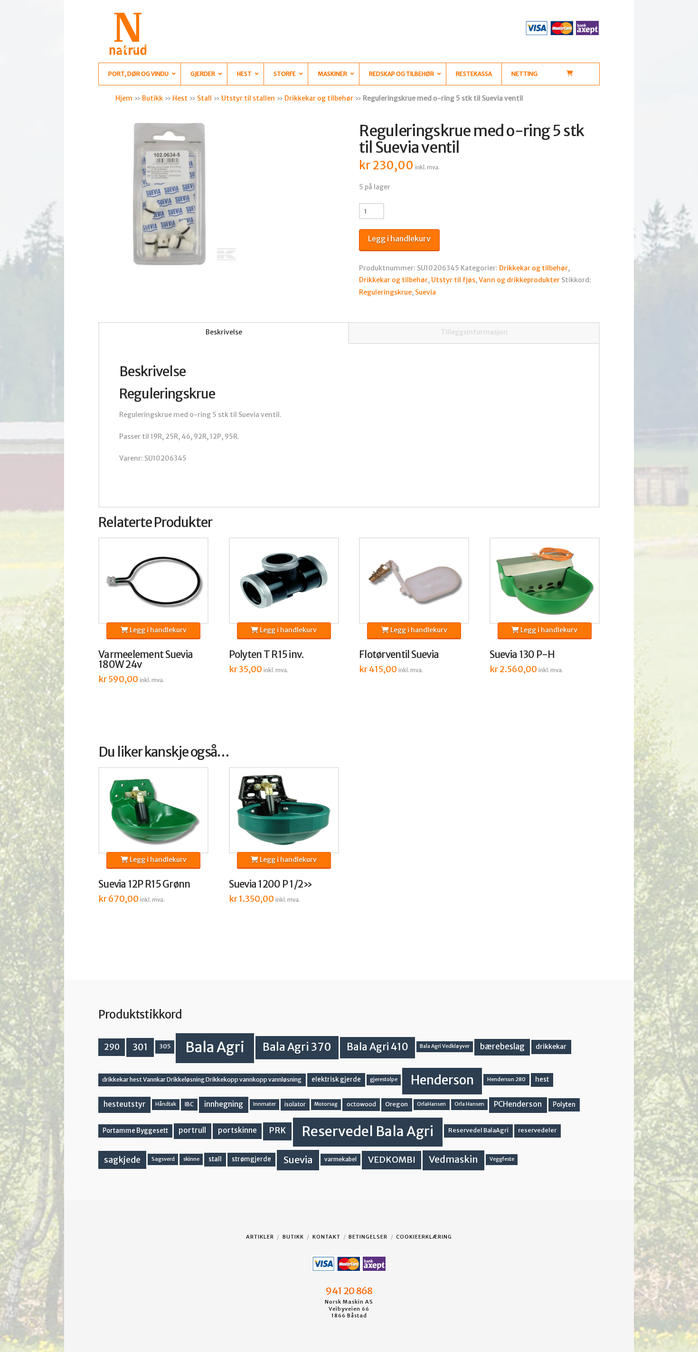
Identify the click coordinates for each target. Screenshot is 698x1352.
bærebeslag (502, 1047)
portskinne (237, 1130)
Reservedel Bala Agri (368, 1131)
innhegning (223, 1104)
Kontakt (326, 1236)
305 (165, 1046)
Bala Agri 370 (297, 1047)
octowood (361, 1104)
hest (542, 1079)
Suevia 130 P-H (522, 654)
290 (112, 1047)
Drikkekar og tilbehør (318, 98)
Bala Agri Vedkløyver (445, 1046)
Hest (180, 98)
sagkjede (122, 1159)
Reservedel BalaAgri (478, 1130)
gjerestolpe (383, 1079)
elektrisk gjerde (336, 1079)
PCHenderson (518, 1104)
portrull (192, 1130)
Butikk (152, 98)
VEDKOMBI (391, 1159)
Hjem (123, 98)
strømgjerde (251, 1159)
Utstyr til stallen (248, 98)
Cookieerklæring (424, 1236)
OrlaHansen (431, 1104)
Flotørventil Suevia (399, 654)
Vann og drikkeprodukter (519, 280)
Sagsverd (163, 1159)
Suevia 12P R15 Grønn (144, 884)
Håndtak (165, 1104)
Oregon (396, 1104)
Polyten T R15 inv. (266, 654)
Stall (204, 98)
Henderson (442, 1080)
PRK (277, 1130)
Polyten (564, 1105)
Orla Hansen (469, 1104)
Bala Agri (215, 1047)
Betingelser (368, 1236)
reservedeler (537, 1130)
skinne (191, 1159)
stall (215, 1159)
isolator (295, 1104)
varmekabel (340, 1159)
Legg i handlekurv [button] (157, 630)
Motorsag (326, 1104)
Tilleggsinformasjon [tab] (474, 332)
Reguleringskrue (385, 292)
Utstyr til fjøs (453, 280)
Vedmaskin (453, 1159)
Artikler (260, 1236)
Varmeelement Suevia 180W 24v (145, 659)
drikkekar (551, 1046)
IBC (189, 1104)
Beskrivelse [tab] (224, 332)
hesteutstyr (125, 1104)
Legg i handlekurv (399, 238)
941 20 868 (348, 1290)
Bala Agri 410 (377, 1047)
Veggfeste (502, 1159)
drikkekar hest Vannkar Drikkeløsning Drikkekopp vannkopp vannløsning (202, 1079)
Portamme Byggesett (135, 1131)
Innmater (264, 1104)
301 (140, 1047)
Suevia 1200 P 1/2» (271, 884)
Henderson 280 (506, 1079)
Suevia (425, 292)
